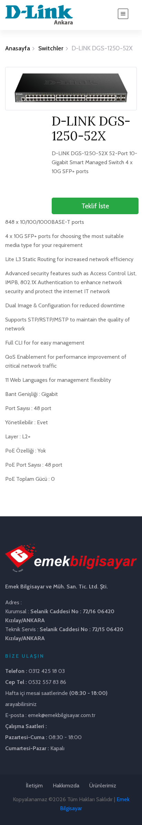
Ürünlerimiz (102, 785)
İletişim (34, 785)
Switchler (50, 48)
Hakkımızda (66, 785)
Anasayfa (17, 48)
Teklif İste (95, 206)
